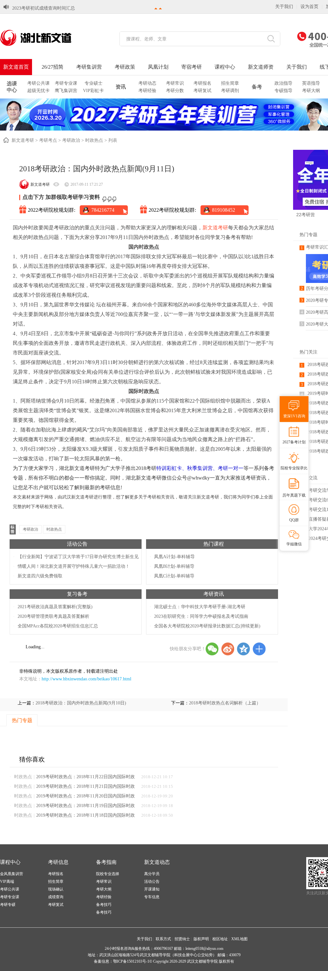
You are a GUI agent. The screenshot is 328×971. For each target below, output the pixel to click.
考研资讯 (213, 594)
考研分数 (175, 90)
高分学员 (152, 874)
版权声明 (201, 939)
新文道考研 (23, 140)
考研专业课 (66, 83)
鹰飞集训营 (66, 90)
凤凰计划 (158, 67)
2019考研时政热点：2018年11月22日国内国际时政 (85, 776)
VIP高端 (7, 881)
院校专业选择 (107, 874)
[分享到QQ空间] (243, 649)
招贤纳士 (182, 939)
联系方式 (163, 939)
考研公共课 (38, 83)
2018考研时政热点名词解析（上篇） (225, 703)
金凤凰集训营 (11, 874)
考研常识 (175, 83)
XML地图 (239, 939)
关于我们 (284, 6)
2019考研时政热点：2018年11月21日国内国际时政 (85, 786)
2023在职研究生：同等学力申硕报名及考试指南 (201, 616)
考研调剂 (230, 90)
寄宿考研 (191, 67)
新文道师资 (261, 67)
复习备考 (77, 594)
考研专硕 (7, 904)
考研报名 (202, 83)
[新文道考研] (43, 38)
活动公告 (77, 544)
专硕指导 (283, 90)
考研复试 (202, 90)
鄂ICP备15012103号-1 (131, 961)
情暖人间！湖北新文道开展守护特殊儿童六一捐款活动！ (74, 566)
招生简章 (230, 83)
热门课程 (213, 544)
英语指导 (311, 83)
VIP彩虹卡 (93, 90)
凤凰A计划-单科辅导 (174, 556)
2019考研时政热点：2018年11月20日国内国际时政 (85, 796)
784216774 (102, 210)
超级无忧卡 (38, 90)
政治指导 (283, 83)
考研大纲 (311, 90)
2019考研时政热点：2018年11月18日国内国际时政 (85, 815)
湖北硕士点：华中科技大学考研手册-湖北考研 (199, 606)
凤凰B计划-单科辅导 (174, 566)
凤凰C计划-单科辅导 (174, 576)
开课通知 (152, 889)
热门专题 (308, 234)
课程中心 (225, 67)
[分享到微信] (212, 649)
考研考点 (48, 140)
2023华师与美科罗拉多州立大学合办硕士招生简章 (61, 8)
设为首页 (309, 6)
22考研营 (305, 214)
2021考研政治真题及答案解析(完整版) (55, 606)
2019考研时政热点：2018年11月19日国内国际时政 (85, 805)
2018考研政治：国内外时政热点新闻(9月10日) (81, 703)
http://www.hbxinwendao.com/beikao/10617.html (86, 679)
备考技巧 (103, 904)
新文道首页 (16, 67)
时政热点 (94, 140)
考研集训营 (89, 67)
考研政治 (71, 140)
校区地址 (220, 939)
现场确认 (55, 889)
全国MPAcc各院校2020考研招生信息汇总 (58, 626)
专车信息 (152, 897)
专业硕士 (93, 83)
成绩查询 (55, 897)
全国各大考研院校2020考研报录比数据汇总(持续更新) (207, 626)
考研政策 (125, 67)
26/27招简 (52, 67)
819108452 (223, 210)
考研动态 (147, 83)
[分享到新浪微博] (227, 649)
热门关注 (308, 352)
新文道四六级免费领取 (40, 576)
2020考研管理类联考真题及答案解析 (53, 616)
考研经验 (147, 90)
